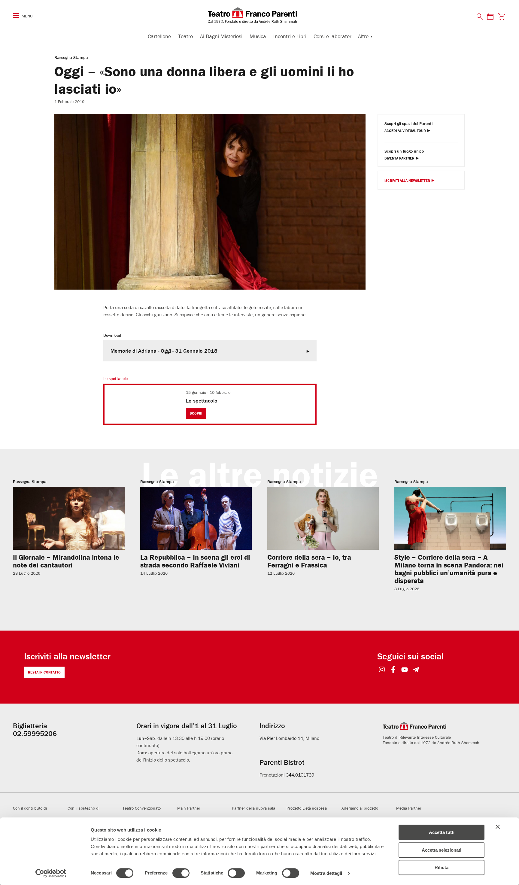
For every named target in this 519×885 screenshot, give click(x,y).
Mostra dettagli (326, 873)
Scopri (196, 413)
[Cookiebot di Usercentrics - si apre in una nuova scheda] (51, 873)
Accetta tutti (441, 832)
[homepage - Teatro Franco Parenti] (259, 15)
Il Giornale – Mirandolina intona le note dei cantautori (66, 561)
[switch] (181, 873)
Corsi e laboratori (333, 36)
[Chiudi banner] (498, 827)
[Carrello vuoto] (501, 16)
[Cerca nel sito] (480, 17)
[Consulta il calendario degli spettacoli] (490, 16)
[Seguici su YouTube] (404, 670)
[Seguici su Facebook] (393, 670)
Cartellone (159, 36)
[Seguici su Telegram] (416, 670)
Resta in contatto (44, 672)
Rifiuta (441, 867)
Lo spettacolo (201, 400)
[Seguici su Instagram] (382, 670)
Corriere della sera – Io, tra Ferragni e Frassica (309, 561)
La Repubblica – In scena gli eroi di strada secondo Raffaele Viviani (195, 561)
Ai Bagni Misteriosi (221, 36)
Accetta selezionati (441, 850)
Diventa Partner (399, 158)
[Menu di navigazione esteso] (16, 15)
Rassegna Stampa (71, 57)
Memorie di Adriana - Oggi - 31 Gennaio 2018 (164, 351)
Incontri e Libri (289, 36)
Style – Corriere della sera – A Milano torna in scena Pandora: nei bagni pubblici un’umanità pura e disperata (448, 569)
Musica (258, 36)
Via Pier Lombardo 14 (281, 738)
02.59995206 (35, 733)
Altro (363, 36)
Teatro (185, 36)
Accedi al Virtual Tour (405, 131)
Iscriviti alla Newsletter (407, 181)
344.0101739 (300, 775)
